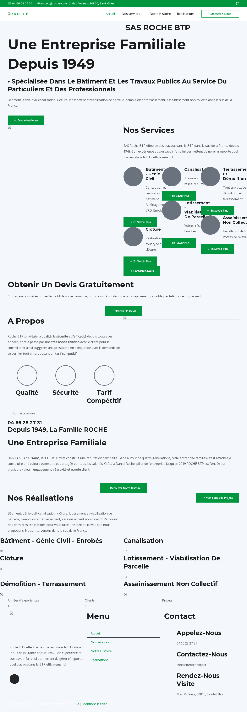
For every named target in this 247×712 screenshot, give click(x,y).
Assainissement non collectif (170, 584)
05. (2, 594)
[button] (220, 14)
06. (126, 594)
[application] (142, 14)
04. (126, 577)
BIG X (75, 704)
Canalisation (143, 540)
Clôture (11, 558)
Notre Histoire (101, 651)
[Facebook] (237, 3)
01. (2, 551)
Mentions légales (94, 704)
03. (2, 569)
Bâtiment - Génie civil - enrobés (51, 540)
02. (126, 551)
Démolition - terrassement (43, 584)
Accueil (96, 633)
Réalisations (99, 660)
